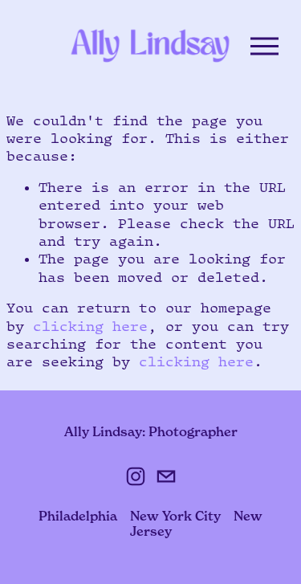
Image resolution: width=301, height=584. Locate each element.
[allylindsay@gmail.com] (166, 476)
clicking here (90, 326)
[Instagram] (135, 476)
